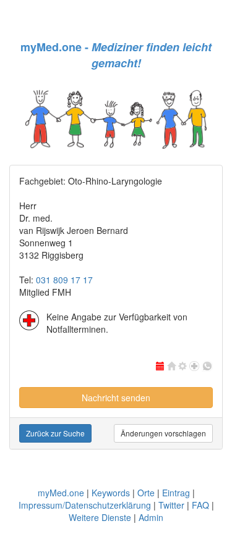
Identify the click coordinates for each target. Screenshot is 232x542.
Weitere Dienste (100, 517)
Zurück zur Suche (55, 433)
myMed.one (61, 492)
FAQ (200, 505)
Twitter (171, 505)
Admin (151, 517)
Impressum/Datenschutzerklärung (85, 505)
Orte (146, 492)
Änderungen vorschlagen (163, 433)
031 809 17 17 (64, 279)
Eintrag (176, 492)
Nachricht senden (116, 397)
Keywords (111, 492)
